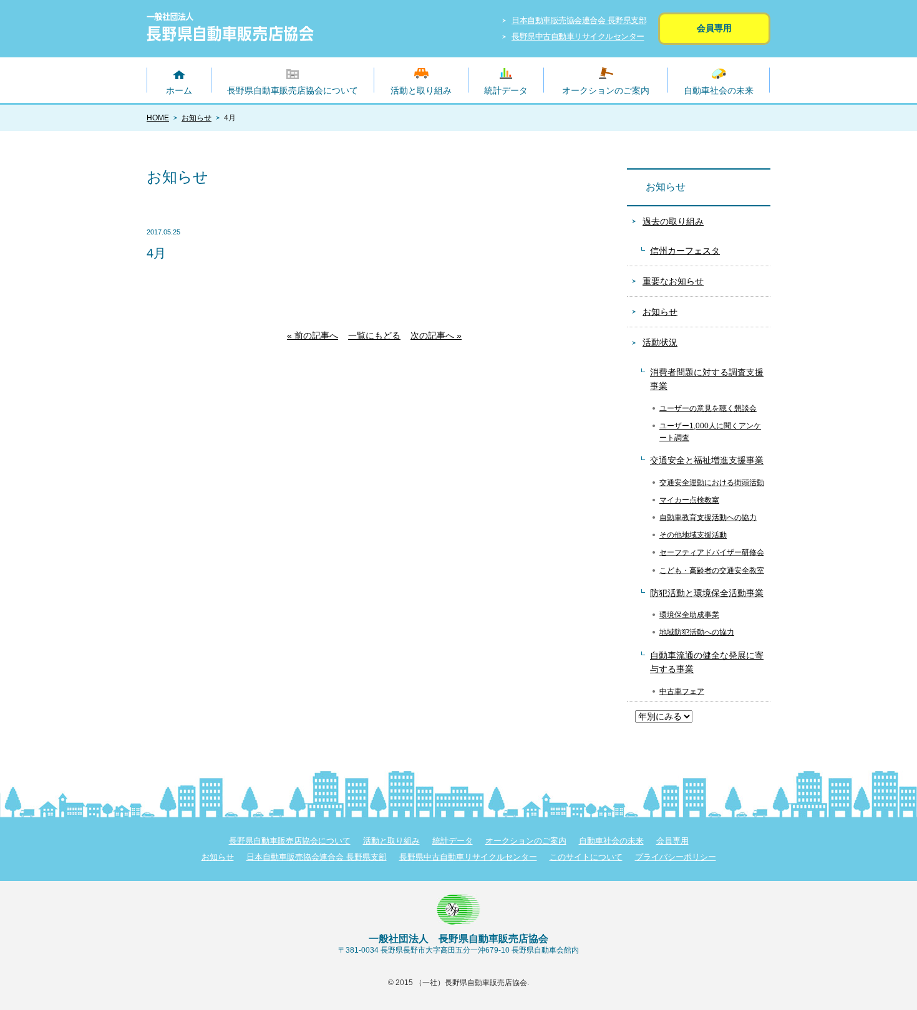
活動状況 (660, 342)
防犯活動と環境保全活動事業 (707, 593)
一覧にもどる (374, 335)
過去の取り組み (673, 221)
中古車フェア (681, 691)
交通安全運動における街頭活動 (711, 482)
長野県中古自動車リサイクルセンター (578, 36)
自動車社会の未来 (719, 90)
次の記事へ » (436, 335)
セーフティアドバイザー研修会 (711, 552)
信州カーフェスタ (685, 251)
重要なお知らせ (673, 281)
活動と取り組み (421, 90)
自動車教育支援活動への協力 (708, 517)
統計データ (506, 90)
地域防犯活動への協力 (696, 632)
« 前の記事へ (312, 335)
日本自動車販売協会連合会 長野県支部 (579, 20)
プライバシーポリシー (675, 857)
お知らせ (196, 117)
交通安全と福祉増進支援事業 (707, 460)
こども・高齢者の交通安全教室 (711, 570)
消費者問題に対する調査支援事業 (707, 379)
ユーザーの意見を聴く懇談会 (708, 408)
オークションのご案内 (605, 90)
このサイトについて (586, 857)
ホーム (179, 90)
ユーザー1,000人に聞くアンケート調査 (710, 431)
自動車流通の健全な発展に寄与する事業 (707, 662)
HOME (158, 117)
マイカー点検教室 (689, 500)
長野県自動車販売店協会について (292, 90)
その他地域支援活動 (693, 535)
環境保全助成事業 (689, 614)
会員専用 (714, 28)
